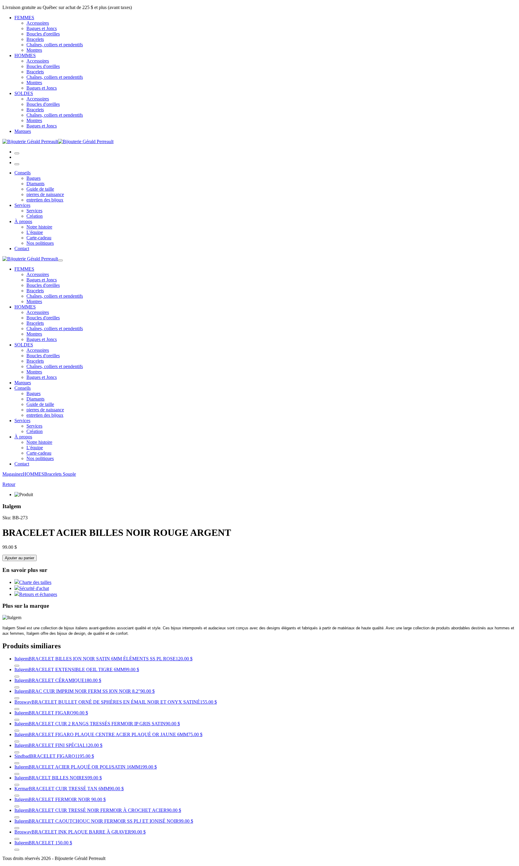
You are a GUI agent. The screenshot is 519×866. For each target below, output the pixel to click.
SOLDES (23, 93)
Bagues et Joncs (41, 28)
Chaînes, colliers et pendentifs (54, 44)
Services (22, 205)
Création (34, 216)
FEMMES (24, 17)
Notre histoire (39, 226)
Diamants (35, 183)
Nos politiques (40, 243)
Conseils (22, 172)
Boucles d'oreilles (43, 33)
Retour (8, 484)
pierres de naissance (45, 194)
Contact (21, 248)
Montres (34, 50)
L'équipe (34, 232)
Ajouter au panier (19, 558)
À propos (23, 221)
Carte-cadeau (38, 237)
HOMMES (25, 55)
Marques (22, 131)
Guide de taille (40, 189)
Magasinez (12, 474)
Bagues (33, 178)
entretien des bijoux (44, 199)
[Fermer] (16, 164)
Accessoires (37, 23)
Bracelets (35, 39)
